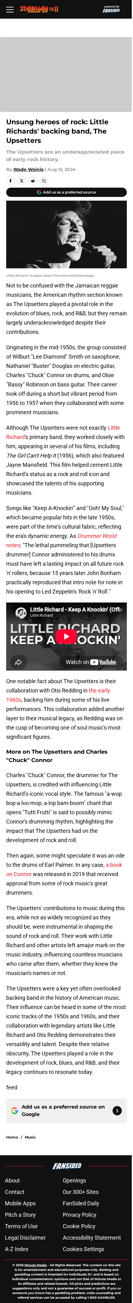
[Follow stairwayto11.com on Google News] (117, 1110)
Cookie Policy (79, 1226)
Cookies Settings (83, 1249)
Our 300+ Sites (81, 1192)
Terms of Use (21, 1226)
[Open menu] (10, 9)
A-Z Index (16, 1249)
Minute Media (35, 1265)
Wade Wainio (28, 169)
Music (30, 1137)
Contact (14, 1192)
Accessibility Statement (92, 1237)
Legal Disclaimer (25, 1237)
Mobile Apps (20, 1203)
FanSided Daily (81, 1203)
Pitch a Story (20, 1214)
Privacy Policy (80, 1214)
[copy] (44, 181)
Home (12, 1137)
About (12, 1180)
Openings (74, 1180)
